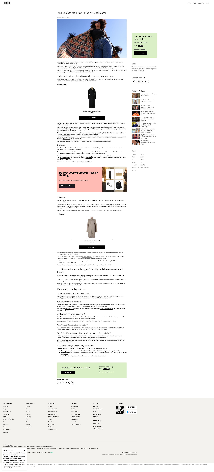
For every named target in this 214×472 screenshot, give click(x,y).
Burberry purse (66, 134)
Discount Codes (97, 414)
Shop (189, 3)
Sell (194, 3)
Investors (5, 424)
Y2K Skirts (73, 409)
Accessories (29, 427)
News (133, 157)
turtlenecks (80, 129)
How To (143, 165)
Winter (134, 162)
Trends (142, 154)
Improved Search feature (106, 308)
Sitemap (95, 416)
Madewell (50, 427)
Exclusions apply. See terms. (139, 49)
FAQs (207, 3)
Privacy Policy (7, 468)
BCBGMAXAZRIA (52, 414)
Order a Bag (96, 423)
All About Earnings (98, 429)
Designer (28, 414)
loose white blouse (87, 257)
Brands (134, 154)
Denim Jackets (74, 411)
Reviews (5, 432)
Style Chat (86, 279)
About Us (5, 406)
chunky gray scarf (61, 208)
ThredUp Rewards (97, 409)
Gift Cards (95, 411)
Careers (5, 416)
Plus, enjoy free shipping (140, 42)
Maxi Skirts (73, 422)
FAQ (4, 427)
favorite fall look (61, 206)
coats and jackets (65, 66)
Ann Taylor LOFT (52, 409)
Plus (27, 419)
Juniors (28, 411)
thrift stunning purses (81, 261)
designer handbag (97, 133)
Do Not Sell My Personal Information (32, 452)
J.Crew (50, 406)
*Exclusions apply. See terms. (106, 372)
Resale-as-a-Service (8, 419)
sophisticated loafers (65, 157)
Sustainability (135, 167)
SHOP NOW (92, 118)
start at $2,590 (66, 138)
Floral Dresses (74, 419)
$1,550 (109, 141)
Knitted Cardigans (75, 416)
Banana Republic (52, 411)
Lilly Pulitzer (51, 424)
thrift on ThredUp (69, 308)
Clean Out (134, 170)
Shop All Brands (52, 429)
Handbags (28, 424)
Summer (134, 165)
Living (142, 157)
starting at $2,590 (87, 162)
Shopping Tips (145, 167)
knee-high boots (68, 159)
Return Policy (6, 429)
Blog (4, 409)
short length (89, 157)
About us (201, 3)
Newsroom (6, 422)
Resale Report (7, 411)
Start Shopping (67, 185)
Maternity (28, 416)
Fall (141, 162)
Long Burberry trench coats (64, 204)
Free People (51, 422)
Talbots (50, 419)
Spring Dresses (74, 406)
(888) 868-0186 (130, 454)
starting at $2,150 (107, 265)
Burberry (59, 62)
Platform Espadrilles (76, 424)
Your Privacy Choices (45, 452)
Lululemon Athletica (53, 416)
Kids (27, 409)
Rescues (95, 406)
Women (28, 406)
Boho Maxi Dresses (75, 414)
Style (133, 159)
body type (104, 348)
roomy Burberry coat (81, 133)
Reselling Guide (97, 426)
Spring (142, 159)
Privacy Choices (10, 466)
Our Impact (6, 414)
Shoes (27, 422)
